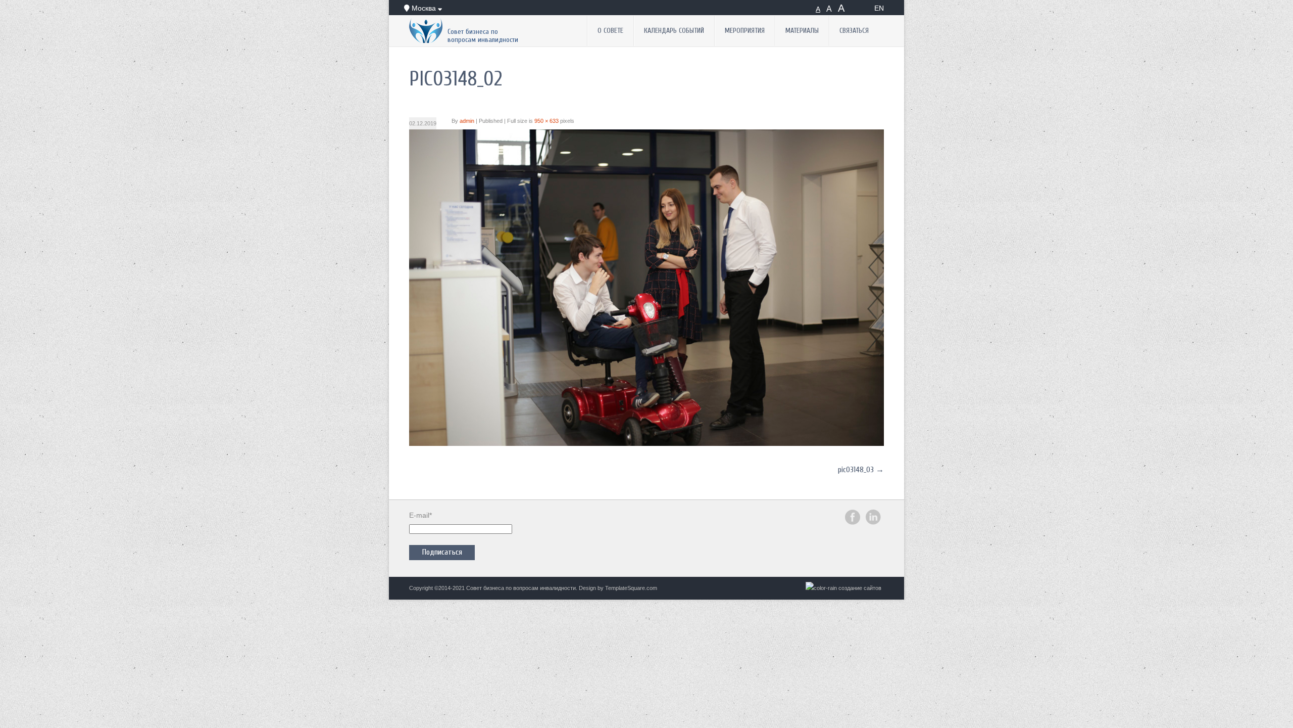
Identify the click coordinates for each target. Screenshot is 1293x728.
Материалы (802, 30)
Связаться (854, 30)
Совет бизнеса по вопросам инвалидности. (521, 588)
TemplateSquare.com (631, 588)
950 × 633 (546, 121)
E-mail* (420, 515)
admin (467, 121)
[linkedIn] (873, 523)
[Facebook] (852, 523)
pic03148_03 (856, 469)
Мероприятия (745, 30)
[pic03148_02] (646, 443)
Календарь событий (674, 30)
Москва (424, 8)
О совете (610, 30)
